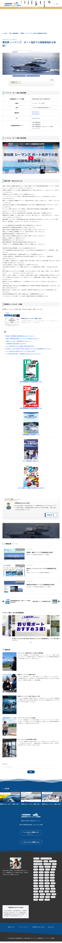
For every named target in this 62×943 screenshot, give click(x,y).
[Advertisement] (31, 21)
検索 (30, 771)
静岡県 (48, 896)
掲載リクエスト (11, 927)
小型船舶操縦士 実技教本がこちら (31, 434)
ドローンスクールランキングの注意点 (27, 717)
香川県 (53, 896)
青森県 (42, 896)
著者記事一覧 (50, 515)
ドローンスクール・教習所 (46, 858)
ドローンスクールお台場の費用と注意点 (27, 739)
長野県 (54, 894)
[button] (3, 629)
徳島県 (41, 880)
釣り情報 (42, 894)
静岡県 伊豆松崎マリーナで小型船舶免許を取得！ (41, 584)
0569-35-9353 (35, 111)
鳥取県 (41, 899)
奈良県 (41, 872)
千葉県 (36, 869)
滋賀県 (41, 885)
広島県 (36, 880)
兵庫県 (41, 866)
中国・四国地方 (53, 861)
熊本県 (47, 885)
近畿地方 (53, 891)
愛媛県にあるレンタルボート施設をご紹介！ (10, 804)
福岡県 (48, 888)
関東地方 (36, 896)
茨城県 (47, 891)
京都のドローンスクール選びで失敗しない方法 (29, 696)
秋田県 (36, 891)
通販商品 (36, 894)
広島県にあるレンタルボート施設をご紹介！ (31, 804)
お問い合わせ (51, 927)
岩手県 (47, 877)
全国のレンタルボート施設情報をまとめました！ (18, 341)
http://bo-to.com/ (36, 118)
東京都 (41, 883)
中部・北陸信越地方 (14, 33)
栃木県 (53, 883)
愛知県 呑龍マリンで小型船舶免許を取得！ (42, 601)
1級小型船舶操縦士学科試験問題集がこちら (31, 381)
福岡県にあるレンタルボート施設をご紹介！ (51, 804)
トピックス (37, 858)
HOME (5, 33)
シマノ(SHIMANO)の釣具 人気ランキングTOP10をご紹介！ (21, 351)
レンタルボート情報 (16, 792)
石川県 (52, 885)
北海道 (54, 866)
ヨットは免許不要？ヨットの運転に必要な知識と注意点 (20, 346)
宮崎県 (52, 872)
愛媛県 (47, 880)
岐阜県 (36, 877)
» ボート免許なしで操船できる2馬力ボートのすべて (31, 488)
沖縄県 (36, 885)
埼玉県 (48, 869)
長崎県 (48, 894)
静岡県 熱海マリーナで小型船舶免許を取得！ (40, 552)
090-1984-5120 (35, 114)
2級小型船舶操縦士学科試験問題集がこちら (31, 408)
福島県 (53, 888)
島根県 (52, 877)
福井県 (42, 888)
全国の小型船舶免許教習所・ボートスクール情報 (31, 824)
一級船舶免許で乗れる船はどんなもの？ (16, 343)
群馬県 (41, 891)
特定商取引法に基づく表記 (38, 927)
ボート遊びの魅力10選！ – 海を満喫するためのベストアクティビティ (23, 353)
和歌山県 (41, 869)
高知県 (36, 899)
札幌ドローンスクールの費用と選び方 (27, 674)
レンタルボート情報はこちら (31, 832)
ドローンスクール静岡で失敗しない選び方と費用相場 (30, 653)
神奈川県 (36, 888)
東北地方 (47, 883)
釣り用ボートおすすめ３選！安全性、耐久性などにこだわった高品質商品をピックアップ (28, 348)
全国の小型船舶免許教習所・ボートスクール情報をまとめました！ (23, 338)
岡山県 (41, 877)
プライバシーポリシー (24, 927)
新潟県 (36, 883)
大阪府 (36, 872)
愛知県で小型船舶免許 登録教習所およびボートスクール (20, 336)
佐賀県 (36, 866)
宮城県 (47, 872)
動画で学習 (48, 866)
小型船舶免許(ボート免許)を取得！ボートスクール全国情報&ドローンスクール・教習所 (34, 938)
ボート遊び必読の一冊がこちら (31, 461)
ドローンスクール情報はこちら (31, 842)
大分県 (53, 869)
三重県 (46, 861)
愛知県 (52, 880)
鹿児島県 (47, 899)
